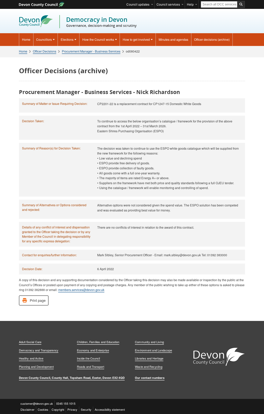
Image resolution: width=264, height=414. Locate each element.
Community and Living (149, 342)
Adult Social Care (30, 342)
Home (26, 39)
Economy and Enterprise (93, 350)
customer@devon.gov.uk (36, 403)
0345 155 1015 (65, 403)
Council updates (137, 4)
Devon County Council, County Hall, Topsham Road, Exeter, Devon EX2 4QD (72, 378)
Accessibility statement (110, 409)
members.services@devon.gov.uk (81, 290)
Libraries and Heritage (149, 358)
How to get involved (136, 39)
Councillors (44, 39)
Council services (168, 4)
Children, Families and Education (98, 342)
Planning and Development (36, 367)
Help (190, 4)
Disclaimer (27, 409)
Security (86, 409)
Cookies (43, 409)
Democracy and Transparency (38, 350)
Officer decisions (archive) (212, 39)
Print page (38, 300)
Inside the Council (88, 358)
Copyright (58, 409)
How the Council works (98, 39)
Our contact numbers (149, 378)
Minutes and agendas (173, 39)
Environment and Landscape (153, 350)
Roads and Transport (90, 367)
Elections (67, 39)
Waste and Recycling (148, 367)
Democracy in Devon (101, 21)
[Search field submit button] (241, 4)
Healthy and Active (31, 358)
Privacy (72, 409)
